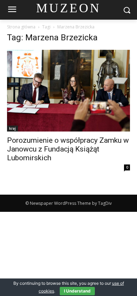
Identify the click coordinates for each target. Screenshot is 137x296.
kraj (12, 128)
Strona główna (21, 27)
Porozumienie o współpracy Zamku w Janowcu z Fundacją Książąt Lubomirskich (68, 149)
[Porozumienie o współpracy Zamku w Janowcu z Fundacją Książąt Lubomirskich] (68, 91)
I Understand (77, 291)
